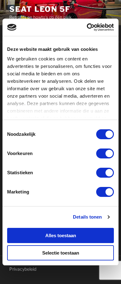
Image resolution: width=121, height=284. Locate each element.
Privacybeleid (22, 269)
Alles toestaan (60, 235)
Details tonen (87, 217)
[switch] (105, 153)
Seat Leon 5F (39, 9)
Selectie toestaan (60, 252)
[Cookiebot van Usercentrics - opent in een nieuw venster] (87, 27)
